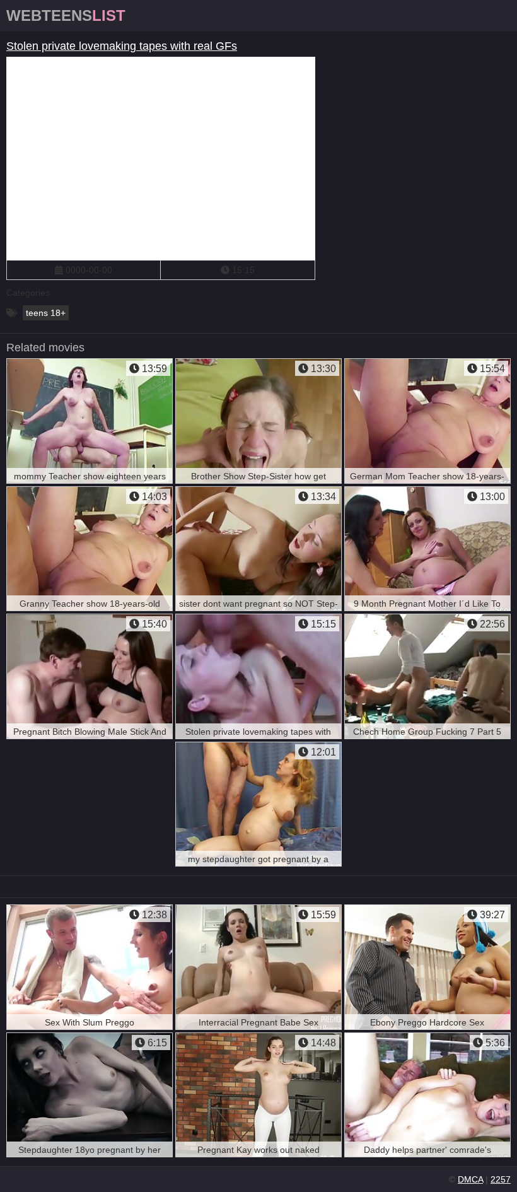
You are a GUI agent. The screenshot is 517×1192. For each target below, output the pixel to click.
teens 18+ (46, 313)
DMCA (470, 1179)
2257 (501, 1179)
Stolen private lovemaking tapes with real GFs (121, 46)
